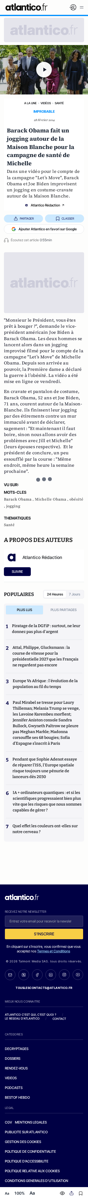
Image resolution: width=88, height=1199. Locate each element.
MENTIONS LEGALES (31, 1122)
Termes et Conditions (53, 951)
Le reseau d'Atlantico (22, 1018)
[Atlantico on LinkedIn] (50, 974)
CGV (8, 1122)
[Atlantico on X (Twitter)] (23, 974)
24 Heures (55, 594)
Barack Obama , (19, 499)
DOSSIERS (12, 1058)
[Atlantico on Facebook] (37, 974)
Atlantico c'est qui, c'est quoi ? (30, 1014)
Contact (59, 1019)
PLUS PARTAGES (64, 610)
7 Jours (74, 594)
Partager (27, 218)
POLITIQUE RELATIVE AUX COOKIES (32, 1171)
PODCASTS (13, 1088)
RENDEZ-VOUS (16, 1068)
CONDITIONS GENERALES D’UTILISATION (36, 1181)
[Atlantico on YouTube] (78, 974)
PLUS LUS (24, 610)
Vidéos (46, 103)
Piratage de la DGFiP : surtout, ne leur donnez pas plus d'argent (46, 628)
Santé (59, 103)
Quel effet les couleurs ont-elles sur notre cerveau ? (45, 829)
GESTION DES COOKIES (23, 1142)
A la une (30, 103)
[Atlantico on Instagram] (64, 974)
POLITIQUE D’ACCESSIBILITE (26, 1161)
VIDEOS (11, 1078)
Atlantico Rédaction (45, 205)
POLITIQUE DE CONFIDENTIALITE (30, 1151)
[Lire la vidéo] (44, 69)
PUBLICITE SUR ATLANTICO (26, 1132)
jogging (13, 506)
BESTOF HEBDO (17, 1097)
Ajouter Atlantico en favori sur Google (48, 229)
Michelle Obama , (52, 499)
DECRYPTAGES (16, 1049)
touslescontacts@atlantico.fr (44, 988)
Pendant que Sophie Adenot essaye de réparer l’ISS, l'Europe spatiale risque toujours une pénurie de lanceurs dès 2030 (44, 768)
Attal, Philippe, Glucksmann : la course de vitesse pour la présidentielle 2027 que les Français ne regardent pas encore (45, 656)
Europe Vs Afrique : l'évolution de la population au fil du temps (45, 684)
